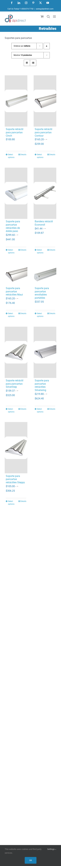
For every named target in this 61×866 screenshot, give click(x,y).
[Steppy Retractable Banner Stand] (16, 447)
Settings (51, 849)
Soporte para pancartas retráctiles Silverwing (42, 385)
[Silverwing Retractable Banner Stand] (45, 352)
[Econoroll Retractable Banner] (45, 193)
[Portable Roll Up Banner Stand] (45, 274)
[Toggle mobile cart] (42, 16)
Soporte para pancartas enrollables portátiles (42, 293)
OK (30, 860)
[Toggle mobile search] (48, 16)
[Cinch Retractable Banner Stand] (16, 101)
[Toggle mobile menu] (54, 16)
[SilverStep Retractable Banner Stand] (16, 352)
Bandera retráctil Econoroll (44, 223)
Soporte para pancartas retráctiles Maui (14, 291)
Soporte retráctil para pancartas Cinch (14, 132)
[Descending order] (47, 46)
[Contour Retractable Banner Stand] (45, 101)
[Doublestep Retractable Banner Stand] (16, 193)
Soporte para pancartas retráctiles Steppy (15, 479)
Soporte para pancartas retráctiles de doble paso (13, 226)
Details (23, 154)
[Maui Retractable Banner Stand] (16, 274)
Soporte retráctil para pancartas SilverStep (14, 383)
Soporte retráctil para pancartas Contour (43, 132)
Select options (11, 155)
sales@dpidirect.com (44, 9)
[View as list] (33, 63)
